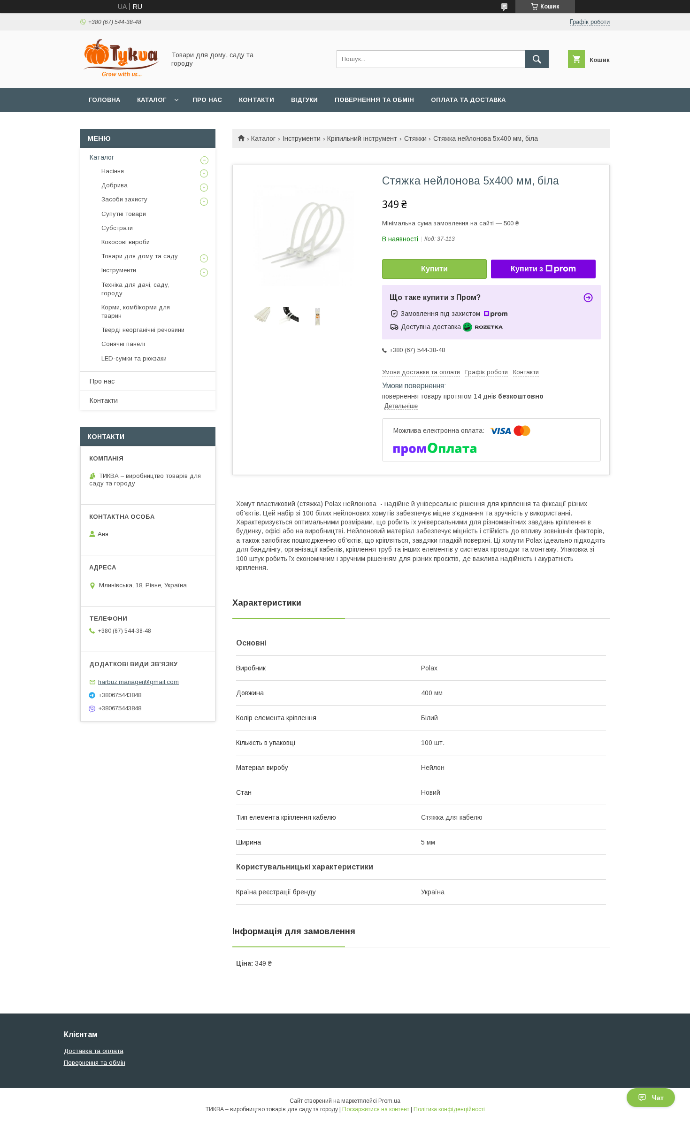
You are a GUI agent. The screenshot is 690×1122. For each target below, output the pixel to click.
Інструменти (302, 138)
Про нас (207, 99)
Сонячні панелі (123, 343)
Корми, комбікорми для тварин (135, 311)
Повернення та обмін (374, 99)
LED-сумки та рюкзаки (134, 358)
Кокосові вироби (125, 242)
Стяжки (415, 138)
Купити (434, 269)
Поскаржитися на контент (375, 1109)
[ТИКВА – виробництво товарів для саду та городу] (120, 75)
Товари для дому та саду (139, 256)
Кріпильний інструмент (362, 138)
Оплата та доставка (468, 99)
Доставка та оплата (93, 1050)
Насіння (112, 171)
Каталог (151, 99)
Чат (658, 1097)
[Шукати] (537, 59)
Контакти (256, 99)
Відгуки (304, 99)
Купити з (527, 269)
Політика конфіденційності (449, 1109)
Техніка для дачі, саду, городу (135, 289)
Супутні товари (123, 213)
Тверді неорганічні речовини (142, 329)
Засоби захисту (124, 199)
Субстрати (117, 227)
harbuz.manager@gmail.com (138, 681)
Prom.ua (389, 1101)
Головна (104, 99)
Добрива (114, 185)
